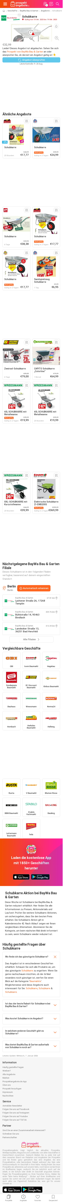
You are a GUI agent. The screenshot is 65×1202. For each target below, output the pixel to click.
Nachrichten (8, 1096)
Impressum (8, 1092)
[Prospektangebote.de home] (19, 4)
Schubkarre (27, 970)
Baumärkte (35, 981)
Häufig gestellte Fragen (13, 1067)
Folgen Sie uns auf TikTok (15, 1120)
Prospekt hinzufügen (12, 1088)
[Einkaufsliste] (51, 3)
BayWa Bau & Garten (29, 11)
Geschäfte (12, 11)
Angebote (45, 11)
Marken (6, 1078)
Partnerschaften (10, 1137)
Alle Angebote (9, 1074)
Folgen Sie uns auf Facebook (16, 1109)
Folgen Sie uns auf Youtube (15, 1116)
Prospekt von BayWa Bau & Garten (25, 51)
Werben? (7, 1071)
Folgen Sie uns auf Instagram (16, 1113)
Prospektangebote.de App (15, 1081)
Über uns (7, 1085)
